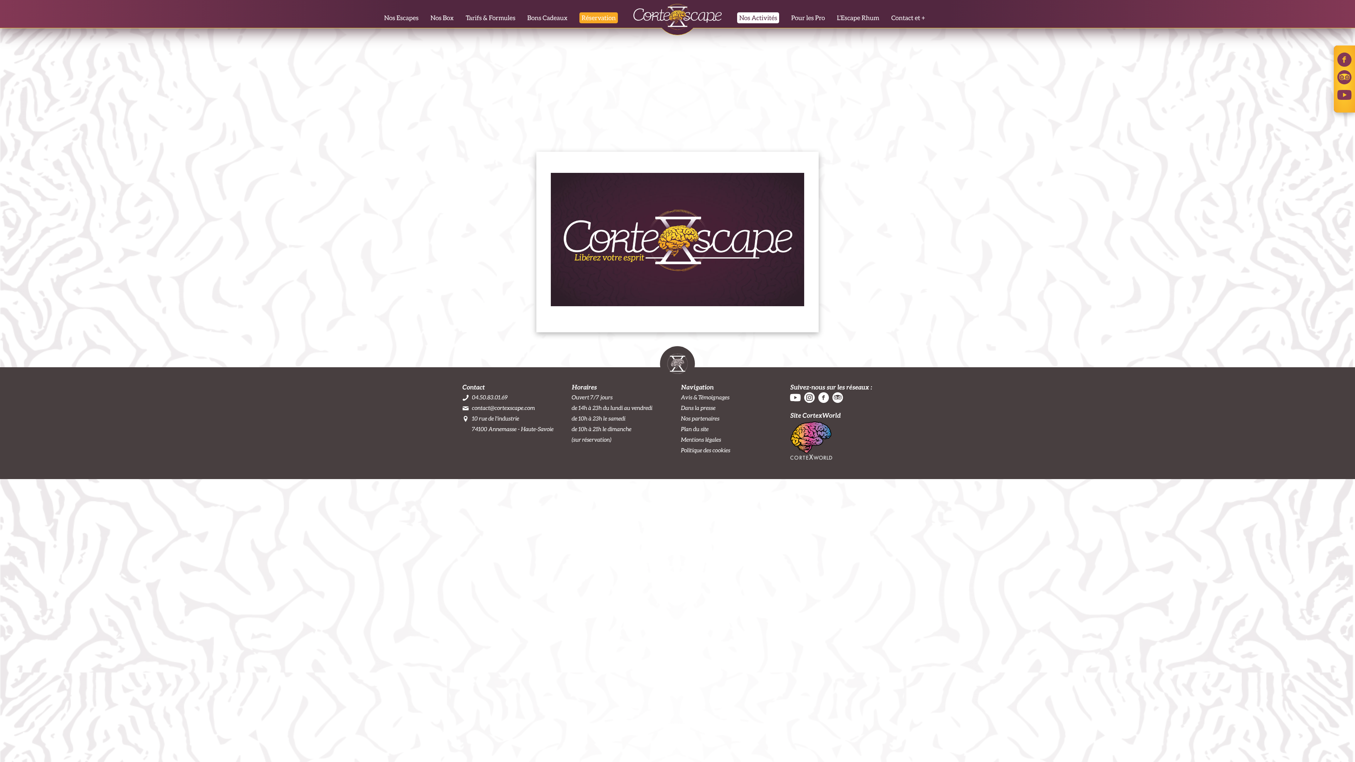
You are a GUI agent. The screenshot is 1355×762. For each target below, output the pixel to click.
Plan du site (695, 429)
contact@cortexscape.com (503, 408)
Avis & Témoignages (705, 397)
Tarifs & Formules (491, 18)
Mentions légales (701, 439)
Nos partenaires (700, 418)
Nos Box (442, 18)
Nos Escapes (401, 18)
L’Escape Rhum (858, 18)
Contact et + (908, 18)
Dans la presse (698, 408)
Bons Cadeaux (547, 18)
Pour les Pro (808, 18)
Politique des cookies (705, 450)
